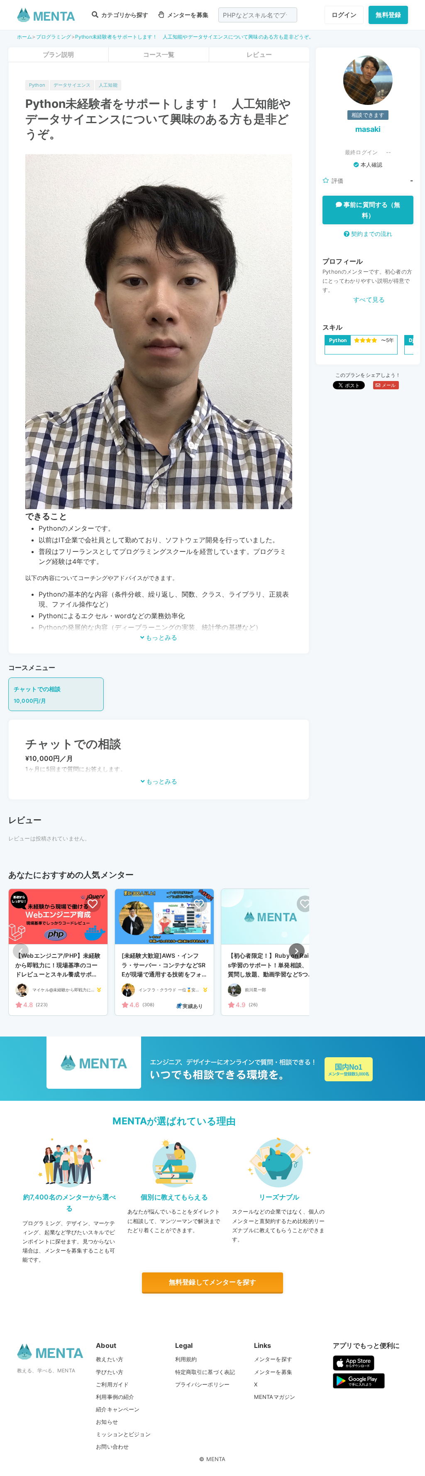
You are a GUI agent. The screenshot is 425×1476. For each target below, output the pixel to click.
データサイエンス (72, 85)
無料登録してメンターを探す (212, 1282)
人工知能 (108, 85)
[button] (296, 951)
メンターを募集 (187, 14)
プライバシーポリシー (202, 1384)
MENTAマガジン (274, 1396)
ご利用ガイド (112, 1384)
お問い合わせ (112, 1446)
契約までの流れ (370, 233)
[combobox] (257, 14)
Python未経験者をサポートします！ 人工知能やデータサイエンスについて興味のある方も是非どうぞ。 (194, 37)
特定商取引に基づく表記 (205, 1372)
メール (388, 385)
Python (37, 85)
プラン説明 (58, 54)
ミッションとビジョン (123, 1434)
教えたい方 (109, 1359)
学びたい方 (109, 1372)
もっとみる (160, 637)
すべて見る (369, 299)
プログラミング (53, 37)
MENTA (216, 1459)
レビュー (259, 54)
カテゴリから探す (124, 14)
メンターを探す (273, 1359)
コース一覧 (159, 54)
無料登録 (388, 15)
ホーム (24, 37)
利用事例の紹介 (115, 1396)
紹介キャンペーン (117, 1409)
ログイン (344, 15)
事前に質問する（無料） (371, 210)
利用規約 (186, 1359)
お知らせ (107, 1421)
